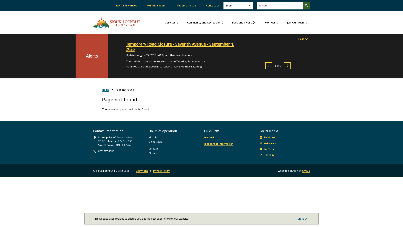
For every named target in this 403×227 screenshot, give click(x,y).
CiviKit (306, 170)
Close (301, 218)
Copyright (142, 170)
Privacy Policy (161, 170)
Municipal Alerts (157, 5)
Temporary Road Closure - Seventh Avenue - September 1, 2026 (180, 46)
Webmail (209, 137)
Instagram (270, 143)
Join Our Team (295, 22)
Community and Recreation (204, 22)
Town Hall (269, 22)
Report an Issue (186, 5)
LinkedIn (269, 155)
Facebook (269, 137)
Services (170, 22)
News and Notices (126, 5)
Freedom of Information (218, 144)
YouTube (269, 149)
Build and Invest (242, 22)
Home (105, 89)
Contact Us (213, 5)
